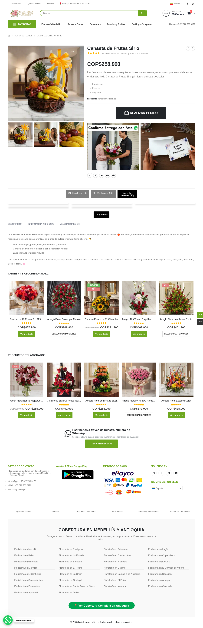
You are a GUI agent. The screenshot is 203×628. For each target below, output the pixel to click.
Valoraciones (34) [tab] (70, 224)
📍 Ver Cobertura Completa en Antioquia (101, 605)
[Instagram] (192, 3)
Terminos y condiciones (148, 511)
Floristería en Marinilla (25, 567)
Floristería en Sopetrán (160, 573)
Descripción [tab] (15, 224)
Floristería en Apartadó (26, 592)
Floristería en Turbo (69, 592)
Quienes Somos (23, 511)
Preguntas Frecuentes (86, 511)
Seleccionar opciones (64, 334)
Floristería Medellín (51, 24)
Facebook (89, 175)
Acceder (50, 4)
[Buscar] (142, 13)
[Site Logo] (21, 13)
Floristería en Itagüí (158, 549)
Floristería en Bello (23, 555)
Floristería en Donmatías (27, 586)
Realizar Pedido (144, 113)
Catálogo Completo (142, 24)
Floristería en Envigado (71, 549)
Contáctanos (16, 4)
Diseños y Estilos (116, 24)
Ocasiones (95, 24)
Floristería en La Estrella (71, 555)
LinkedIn (101, 175)
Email (113, 175)
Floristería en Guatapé (70, 580)
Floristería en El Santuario (27, 573)
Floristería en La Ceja (159, 561)
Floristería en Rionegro (115, 561)
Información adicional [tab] (41, 224)
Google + (107, 175)
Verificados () (104, 193)
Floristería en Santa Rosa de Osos (77, 586)
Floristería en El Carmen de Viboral (166, 567)
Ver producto (26, 334)
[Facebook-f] (161, 473)
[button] (167, 488)
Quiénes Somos (34, 4)
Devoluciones (117, 511)
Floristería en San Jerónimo (28, 580)
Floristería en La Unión (70, 573)
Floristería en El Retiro (70, 567)
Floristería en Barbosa (70, 561)
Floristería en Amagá (159, 580)
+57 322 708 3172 (27, 481)
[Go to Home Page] (9, 36)
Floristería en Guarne (114, 567)
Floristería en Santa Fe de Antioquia (122, 573)
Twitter (95, 175)
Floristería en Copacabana (161, 555)
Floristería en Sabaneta (116, 549)
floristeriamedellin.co (107, 99)
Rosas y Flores (75, 24)
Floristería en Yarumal (115, 586)
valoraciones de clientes (114, 53)
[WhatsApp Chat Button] (8, 620)
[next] (193, 48)
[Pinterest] (169, 473)
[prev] (188, 48)
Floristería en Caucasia (160, 586)
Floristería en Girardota (26, 561)
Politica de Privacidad (180, 511)
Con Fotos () (79, 193)
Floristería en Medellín (25, 549)
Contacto (55, 511)
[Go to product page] (27, 298)
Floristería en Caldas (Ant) (117, 555)
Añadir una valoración (140, 53)
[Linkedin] (176, 473)
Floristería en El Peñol (115, 580)
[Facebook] (187, 3)
